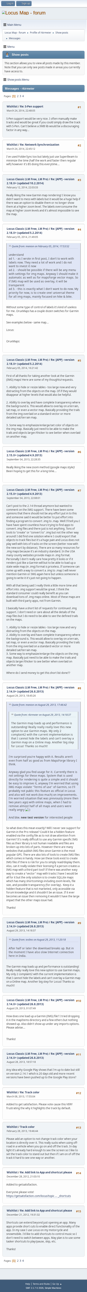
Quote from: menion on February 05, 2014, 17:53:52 (40, 246)
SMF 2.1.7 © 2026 (35, 1288)
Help (27, 1283)
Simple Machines (53, 1288)
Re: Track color (29, 1092)
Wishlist (12, 106)
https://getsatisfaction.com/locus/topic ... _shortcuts (38, 1196)
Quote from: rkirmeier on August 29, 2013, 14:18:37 (42, 714)
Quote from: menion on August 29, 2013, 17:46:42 (39, 705)
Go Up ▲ (57, 1283)
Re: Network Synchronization (39, 144)
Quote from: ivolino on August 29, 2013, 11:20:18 (39, 939)
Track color (27, 1127)
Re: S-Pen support (31, 106)
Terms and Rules (41, 1283)
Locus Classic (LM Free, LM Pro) (27, 179)
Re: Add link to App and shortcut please (46, 1172)
